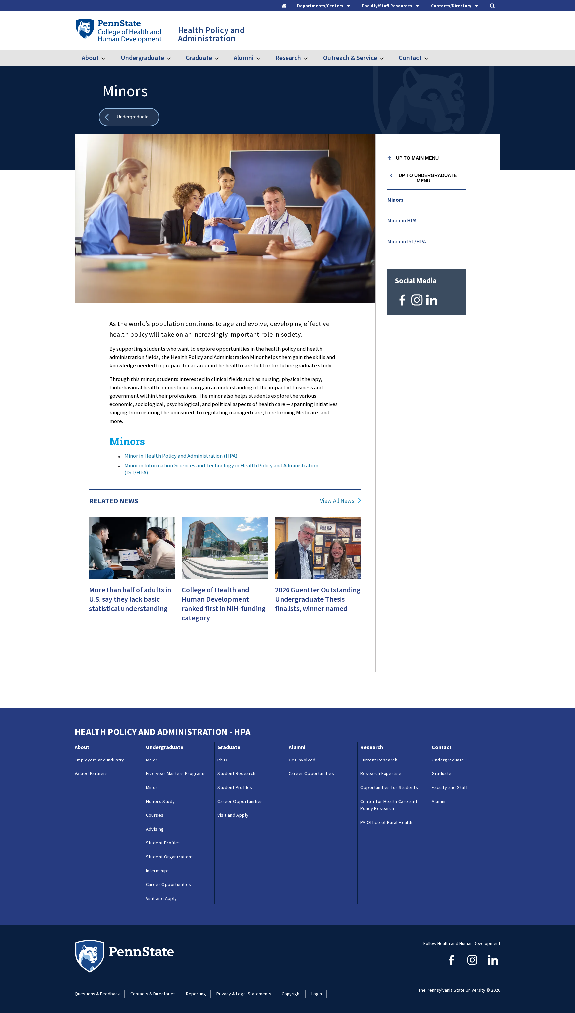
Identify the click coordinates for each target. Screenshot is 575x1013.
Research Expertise (381, 773)
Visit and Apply (161, 898)
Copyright (291, 994)
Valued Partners (91, 773)
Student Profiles (163, 843)
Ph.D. (222, 760)
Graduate (199, 57)
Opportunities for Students (389, 787)
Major (152, 760)
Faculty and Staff (450, 787)
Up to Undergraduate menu (428, 178)
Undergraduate (142, 57)
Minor (152, 787)
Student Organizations (170, 857)
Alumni (244, 57)
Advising (155, 829)
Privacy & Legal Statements (243, 994)
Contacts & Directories (153, 994)
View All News (337, 500)
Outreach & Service (350, 57)
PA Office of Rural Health (386, 822)
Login (316, 994)
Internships (158, 871)
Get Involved (302, 760)
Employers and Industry (99, 760)
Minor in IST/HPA (406, 241)
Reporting (196, 994)
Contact (410, 57)
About (90, 57)
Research (288, 57)
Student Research (236, 773)
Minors (395, 199)
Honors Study (160, 801)
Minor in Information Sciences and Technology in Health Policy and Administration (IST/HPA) (221, 469)
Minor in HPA (402, 220)
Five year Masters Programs (176, 773)
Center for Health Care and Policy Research (388, 805)
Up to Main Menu (417, 158)
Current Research (378, 760)
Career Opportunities (168, 884)
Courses (155, 815)
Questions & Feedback (97, 994)
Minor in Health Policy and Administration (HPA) (181, 455)
